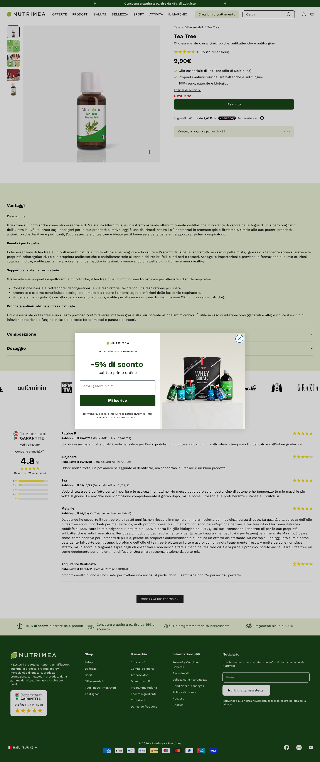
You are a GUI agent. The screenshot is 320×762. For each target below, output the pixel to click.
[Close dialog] (239, 339)
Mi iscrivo (117, 400)
